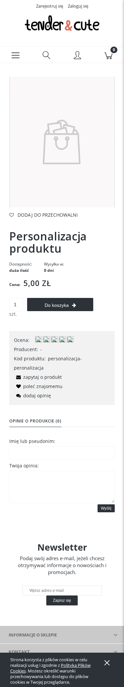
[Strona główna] (62, 23)
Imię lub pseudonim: (32, 441)
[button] (15, 55)
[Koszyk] (108, 55)
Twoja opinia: (24, 465)
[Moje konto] (77, 56)
